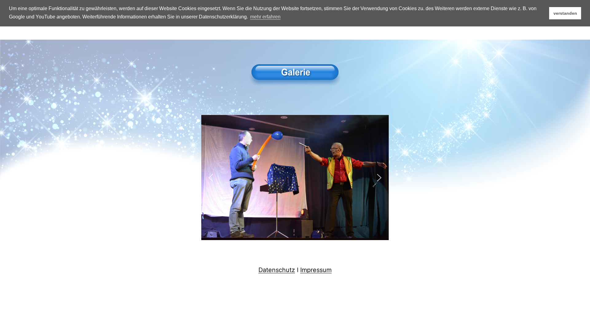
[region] (295, 177)
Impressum (316, 270)
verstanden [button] (565, 13)
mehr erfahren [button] (265, 16)
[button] (211, 178)
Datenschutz (276, 270)
